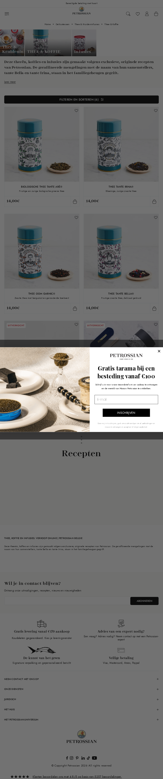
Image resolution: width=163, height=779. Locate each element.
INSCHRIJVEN (126, 413)
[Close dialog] (159, 351)
